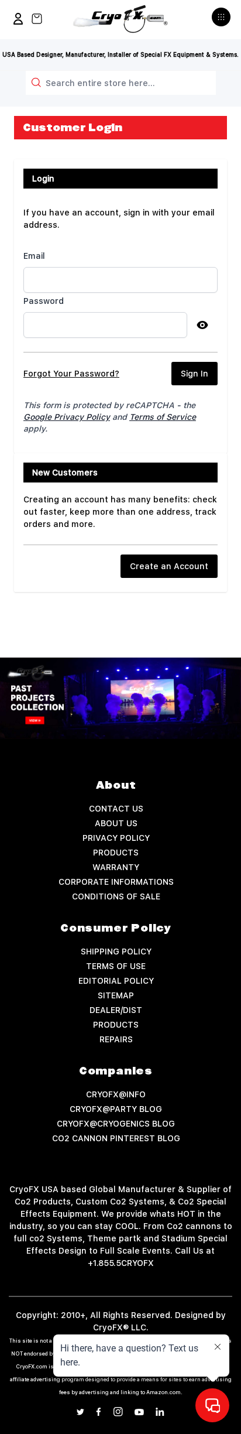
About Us (116, 823)
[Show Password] (202, 325)
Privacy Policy (116, 838)
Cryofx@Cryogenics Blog (116, 1123)
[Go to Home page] (120, 19)
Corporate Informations (116, 881)
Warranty (115, 867)
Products (116, 852)
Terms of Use (116, 966)
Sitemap (116, 995)
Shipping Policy (116, 951)
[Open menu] (222, 22)
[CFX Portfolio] (120, 698)
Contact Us (116, 808)
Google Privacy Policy (66, 417)
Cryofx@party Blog (116, 1109)
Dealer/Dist (115, 1010)
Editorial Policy (116, 980)
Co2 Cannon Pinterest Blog (116, 1138)
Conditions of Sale (116, 896)
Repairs (116, 1039)
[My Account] (18, 18)
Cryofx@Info (116, 1094)
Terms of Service (162, 417)
